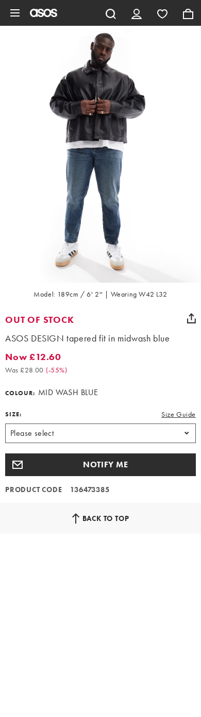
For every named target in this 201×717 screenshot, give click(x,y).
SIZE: (13, 414)
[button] (100, 464)
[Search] (111, 13)
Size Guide (178, 414)
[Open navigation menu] (15, 13)
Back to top (105, 518)
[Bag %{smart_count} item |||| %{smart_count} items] (188, 13)
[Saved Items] (162, 13)
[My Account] (136, 13)
